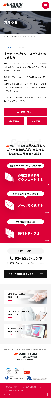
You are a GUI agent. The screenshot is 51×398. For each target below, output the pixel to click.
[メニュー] (45, 5)
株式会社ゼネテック (13, 390)
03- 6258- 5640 (28, 258)
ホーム (6, 36)
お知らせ (14, 36)
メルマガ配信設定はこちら (21, 273)
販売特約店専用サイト (14, 387)
